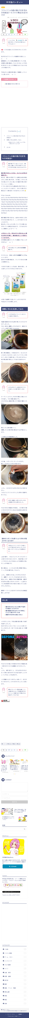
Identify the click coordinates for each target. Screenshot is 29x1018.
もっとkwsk (12, 866)
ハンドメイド (14, 961)
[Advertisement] (14, 108)
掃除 (14, 743)
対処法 (10, 743)
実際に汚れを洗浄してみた (14, 140)
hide (19, 131)
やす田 (20, 40)
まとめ (8, 147)
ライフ (3, 7)
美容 (15, 996)
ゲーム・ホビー (14, 957)
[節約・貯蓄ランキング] (5, 702)
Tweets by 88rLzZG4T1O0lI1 (11, 895)
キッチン (4, 743)
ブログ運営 (14, 965)
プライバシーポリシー (11, 1014)
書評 (14, 984)
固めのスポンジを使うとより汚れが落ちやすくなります (17, 143)
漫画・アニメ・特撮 (14, 988)
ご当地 (15, 949)
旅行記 (15, 980)
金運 (19, 743)
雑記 (15, 999)
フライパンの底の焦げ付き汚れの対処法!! (16, 136)
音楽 (15, 1003)
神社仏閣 (15, 992)
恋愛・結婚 (14, 976)
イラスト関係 (14, 953)
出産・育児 (14, 972)
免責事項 (20, 1014)
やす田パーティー (14, 2)
